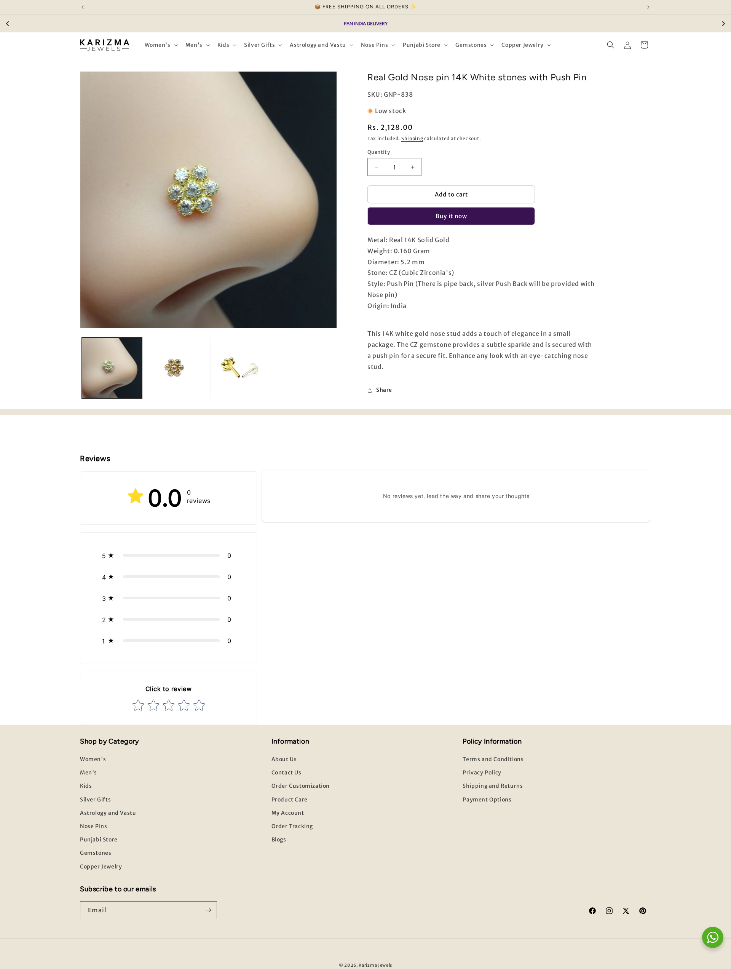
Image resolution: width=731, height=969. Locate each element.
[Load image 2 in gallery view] (176, 368)
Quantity (378, 152)
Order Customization (300, 785)
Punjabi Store (99, 839)
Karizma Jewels (375, 965)
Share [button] (384, 389)
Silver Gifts (95, 799)
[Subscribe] (208, 910)
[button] (160, 45)
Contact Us (286, 772)
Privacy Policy (482, 772)
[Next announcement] (648, 7)
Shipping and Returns (493, 785)
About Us (284, 759)
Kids (86, 785)
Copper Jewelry (101, 866)
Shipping (412, 138)
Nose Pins (93, 826)
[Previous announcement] (82, 7)
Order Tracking (292, 826)
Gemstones (95, 852)
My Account (287, 812)
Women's (93, 759)
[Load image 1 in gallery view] (112, 368)
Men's (88, 772)
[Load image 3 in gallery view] (240, 368)
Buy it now (451, 216)
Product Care (289, 799)
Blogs (278, 839)
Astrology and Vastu (108, 812)
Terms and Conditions (493, 759)
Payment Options (487, 799)
